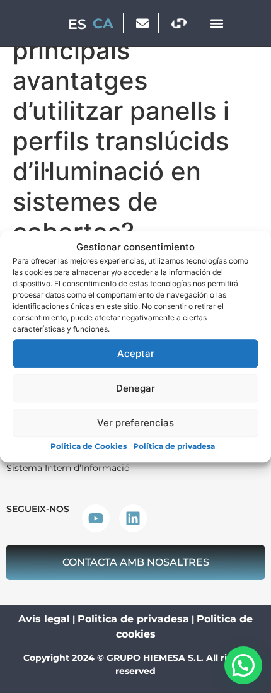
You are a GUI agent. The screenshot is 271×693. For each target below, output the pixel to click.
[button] (216, 23)
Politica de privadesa (133, 619)
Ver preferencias (135, 423)
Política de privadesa (174, 446)
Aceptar (135, 353)
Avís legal (44, 619)
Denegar (135, 388)
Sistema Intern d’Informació (68, 468)
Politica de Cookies (88, 446)
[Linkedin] (133, 518)
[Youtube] (96, 518)
